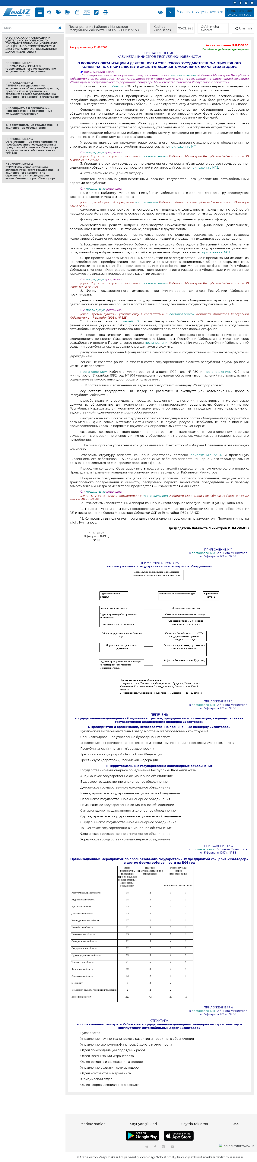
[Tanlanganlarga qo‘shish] (49, 12)
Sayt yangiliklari (143, 1124)
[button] (33, 45)
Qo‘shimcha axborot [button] (210, 28)
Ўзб (180, 12)
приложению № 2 (204, 167)
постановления (147, 202)
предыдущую (96, 152)
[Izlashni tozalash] (60, 27)
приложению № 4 (206, 455)
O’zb (189, 12)
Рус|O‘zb (216, 12)
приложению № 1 (183, 146)
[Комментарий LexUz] (68, 12)
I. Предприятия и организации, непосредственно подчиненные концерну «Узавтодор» (28, 110)
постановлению (204, 553)
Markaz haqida (93, 1124)
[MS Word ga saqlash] (96, 12)
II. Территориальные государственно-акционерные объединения (32, 126)
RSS (236, 1124)
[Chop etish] (105, 12)
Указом (118, 86)
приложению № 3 (216, 252)
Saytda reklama (194, 1124)
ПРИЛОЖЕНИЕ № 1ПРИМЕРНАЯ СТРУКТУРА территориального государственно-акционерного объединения (31, 67)
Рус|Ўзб (202, 12)
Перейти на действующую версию (225, 49)
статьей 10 (131, 321)
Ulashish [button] (245, 28)
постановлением (184, 75)
